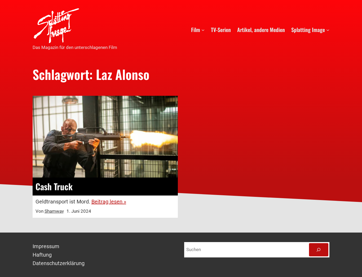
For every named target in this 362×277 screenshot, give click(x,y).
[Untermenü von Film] (203, 29)
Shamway (54, 211)
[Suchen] (318, 250)
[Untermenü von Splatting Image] (327, 29)
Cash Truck (54, 186)
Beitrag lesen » (108, 201)
